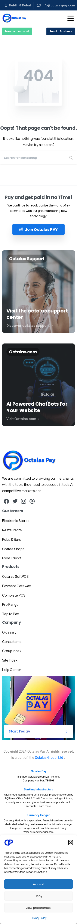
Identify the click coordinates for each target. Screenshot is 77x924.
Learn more (44, 806)
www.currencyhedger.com (38, 832)
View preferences (38, 907)
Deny (38, 896)
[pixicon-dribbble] (32, 501)
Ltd (60, 758)
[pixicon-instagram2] (23, 501)
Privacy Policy (38, 918)
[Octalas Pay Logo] (29, 460)
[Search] (71, 157)
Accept (38, 884)
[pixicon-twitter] (15, 501)
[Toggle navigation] (70, 18)
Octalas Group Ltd (39, 776)
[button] (70, 842)
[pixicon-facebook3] (6, 501)
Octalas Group (46, 758)
